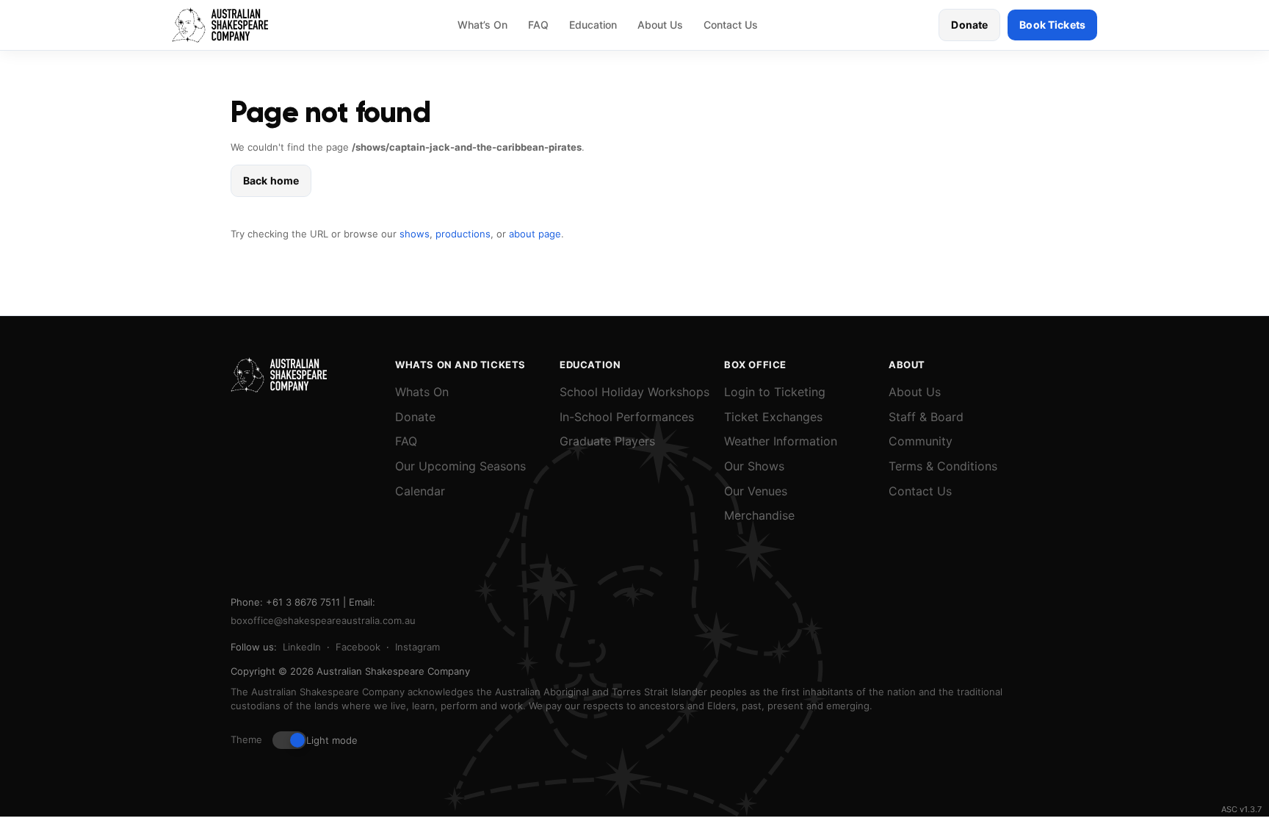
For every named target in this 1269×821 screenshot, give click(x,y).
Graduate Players (607, 441)
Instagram (417, 647)
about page (535, 234)
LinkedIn (302, 647)
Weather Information (780, 441)
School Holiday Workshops (634, 391)
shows (415, 234)
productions (463, 234)
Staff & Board (926, 416)
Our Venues (755, 491)
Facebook (358, 647)
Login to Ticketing (774, 391)
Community (920, 441)
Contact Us (731, 24)
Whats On (422, 391)
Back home (271, 180)
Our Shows (754, 466)
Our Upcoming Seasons (460, 466)
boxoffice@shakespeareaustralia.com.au (323, 620)
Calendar (420, 491)
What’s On (482, 24)
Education (593, 24)
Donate (969, 24)
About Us (660, 24)
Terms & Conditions (943, 466)
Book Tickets (1052, 24)
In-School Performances (627, 416)
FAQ (538, 24)
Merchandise (759, 515)
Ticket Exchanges (773, 416)
